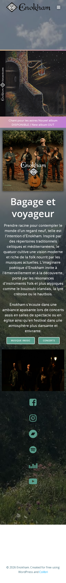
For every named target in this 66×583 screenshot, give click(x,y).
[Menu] (59, 7)
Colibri (43, 572)
